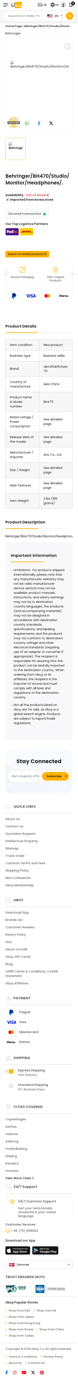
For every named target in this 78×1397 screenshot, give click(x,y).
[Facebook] (9, 1373)
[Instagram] (17, 1373)
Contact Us (14, 826)
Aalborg (11, 1141)
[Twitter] (35, 1373)
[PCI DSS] (15, 1289)
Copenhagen (15, 1119)
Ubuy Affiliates (16, 983)
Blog (9, 964)
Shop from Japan (21, 1317)
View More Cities (18, 1178)
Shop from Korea (21, 1329)
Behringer (13, 33)
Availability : (15, 195)
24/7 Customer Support (37, 1201)
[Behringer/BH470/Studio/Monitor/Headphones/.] (39, 84)
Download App (17, 912)
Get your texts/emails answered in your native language (37, 1212)
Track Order (15, 856)
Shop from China (51, 1329)
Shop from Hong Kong (24, 1323)
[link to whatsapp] (27, 123)
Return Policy (15, 934)
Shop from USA (19, 1310)
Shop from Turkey (21, 1336)
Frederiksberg (16, 1149)
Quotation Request (20, 834)
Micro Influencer (18, 878)
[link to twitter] (51, 123)
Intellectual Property (21, 841)
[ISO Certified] (48, 1288)
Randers (12, 1163)
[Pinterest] (44, 1373)
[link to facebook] (39, 123)
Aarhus (11, 1126)
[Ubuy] (16, 4)
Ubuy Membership (19, 885)
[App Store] (18, 1251)
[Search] (69, 16)
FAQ (8, 942)
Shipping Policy (17, 870)
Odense (11, 1134)
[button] (43, 5)
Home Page (13, 26)
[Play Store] (45, 1251)
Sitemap (11, 848)
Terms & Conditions (23, 1357)
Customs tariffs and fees (25, 863)
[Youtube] (26, 1373)
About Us (12, 819)
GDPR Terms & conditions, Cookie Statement (31, 973)
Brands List (14, 920)
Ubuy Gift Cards (18, 956)
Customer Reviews (20, 927)
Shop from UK (46, 1310)
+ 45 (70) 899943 (24, 1231)
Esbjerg (11, 1156)
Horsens (11, 1171)
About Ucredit (16, 949)
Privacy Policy (53, 1357)
